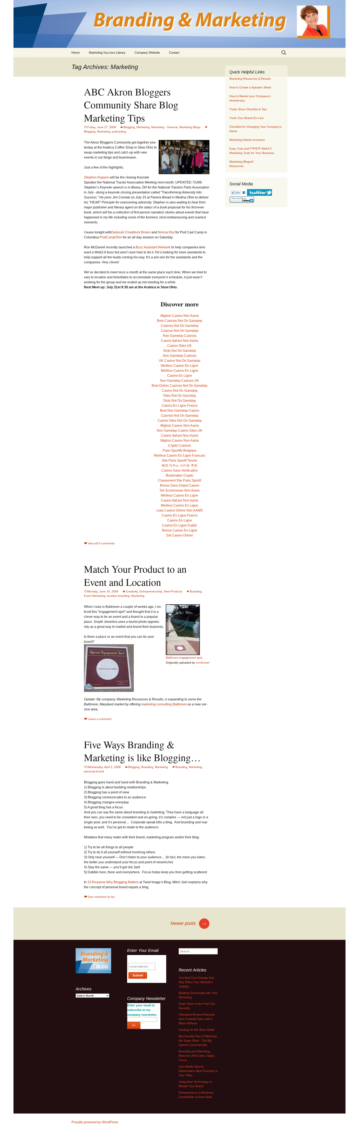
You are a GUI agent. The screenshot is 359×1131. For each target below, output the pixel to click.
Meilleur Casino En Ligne (179, 365)
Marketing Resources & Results (250, 78)
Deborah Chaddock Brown (131, 232)
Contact (174, 52)
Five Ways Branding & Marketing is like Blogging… (142, 751)
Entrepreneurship (150, 591)
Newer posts (189, 923)
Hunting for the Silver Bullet (196, 1029)
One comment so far (101, 896)
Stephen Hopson (96, 177)
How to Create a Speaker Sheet (250, 87)
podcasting (119, 131)
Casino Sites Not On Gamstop (179, 420)
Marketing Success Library (107, 52)
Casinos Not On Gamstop (179, 325)
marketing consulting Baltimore (164, 704)
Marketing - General (164, 127)
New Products (173, 591)
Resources (236, 166)
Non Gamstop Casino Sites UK (179, 430)
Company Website (147, 52)
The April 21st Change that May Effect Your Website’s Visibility (196, 982)
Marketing (143, 127)
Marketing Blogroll (241, 161)
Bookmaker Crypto (179, 475)
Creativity (132, 591)
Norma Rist (166, 232)
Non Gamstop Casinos (179, 335)
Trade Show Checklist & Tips (248, 109)
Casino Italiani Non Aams (179, 340)
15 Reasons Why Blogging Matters (113, 882)
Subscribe (136, 959)
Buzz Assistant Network (153, 247)
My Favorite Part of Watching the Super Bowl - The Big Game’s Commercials (198, 1040)
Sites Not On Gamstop (179, 395)
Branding (196, 591)
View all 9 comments (101, 543)
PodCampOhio (111, 237)
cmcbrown (202, 662)
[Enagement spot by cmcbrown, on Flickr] (109, 668)
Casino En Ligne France (180, 405)
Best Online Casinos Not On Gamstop (179, 385)
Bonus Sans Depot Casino (179, 485)
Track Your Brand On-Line (246, 118)
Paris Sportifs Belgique (180, 450)
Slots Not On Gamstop (179, 350)
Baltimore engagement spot (184, 657)
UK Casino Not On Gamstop (179, 360)
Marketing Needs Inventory (247, 139)
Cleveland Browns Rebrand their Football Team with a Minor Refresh (197, 1019)
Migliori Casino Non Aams (179, 315)
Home (75, 52)
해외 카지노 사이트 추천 (179, 465)
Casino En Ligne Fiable (179, 525)
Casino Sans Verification (179, 470)
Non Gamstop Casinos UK (179, 380)
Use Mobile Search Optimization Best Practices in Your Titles (198, 1071)
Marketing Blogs (189, 127)
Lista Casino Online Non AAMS (179, 510)
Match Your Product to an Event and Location (135, 575)
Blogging (129, 127)
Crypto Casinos (179, 445)
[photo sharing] (184, 157)
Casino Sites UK (179, 345)
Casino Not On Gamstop (180, 390)
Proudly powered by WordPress (94, 1122)
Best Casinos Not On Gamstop (179, 320)
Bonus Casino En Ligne (179, 530)
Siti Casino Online (179, 535)
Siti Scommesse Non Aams (180, 490)
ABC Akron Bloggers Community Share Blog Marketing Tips (131, 104)
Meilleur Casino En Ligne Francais (179, 455)
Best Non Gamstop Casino (179, 410)
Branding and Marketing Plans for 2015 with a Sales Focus (196, 1056)
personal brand (94, 771)
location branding (118, 595)
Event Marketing (94, 595)
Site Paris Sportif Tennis (179, 460)
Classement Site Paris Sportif (179, 480)
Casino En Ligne (179, 375)
